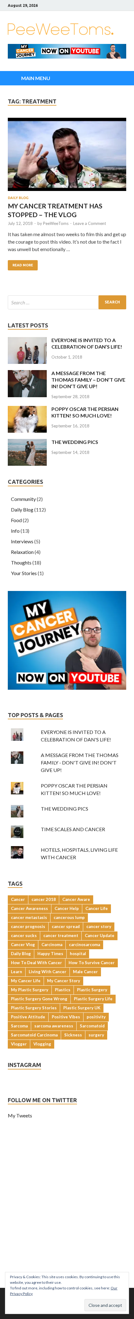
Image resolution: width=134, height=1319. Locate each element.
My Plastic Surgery (29, 989)
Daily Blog (18, 198)
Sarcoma (19, 1025)
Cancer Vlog (23, 944)
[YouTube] (124, 5)
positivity (96, 1016)
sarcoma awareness (53, 1025)
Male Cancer (85, 971)
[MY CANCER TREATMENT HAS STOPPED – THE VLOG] (67, 155)
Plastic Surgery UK (81, 1007)
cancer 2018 (43, 899)
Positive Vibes (66, 1016)
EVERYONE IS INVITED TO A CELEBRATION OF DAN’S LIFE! (86, 343)
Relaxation (22, 552)
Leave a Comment (89, 223)
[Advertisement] (67, 1218)
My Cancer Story (63, 980)
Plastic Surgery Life (93, 998)
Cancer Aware (76, 899)
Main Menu (35, 78)
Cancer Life (96, 908)
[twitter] (109, 5)
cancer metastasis (29, 917)
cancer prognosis (28, 926)
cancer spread (66, 926)
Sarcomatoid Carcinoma (34, 1034)
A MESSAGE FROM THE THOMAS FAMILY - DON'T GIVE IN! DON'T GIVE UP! (79, 762)
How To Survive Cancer (92, 962)
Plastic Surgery (92, 989)
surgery (96, 1034)
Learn (16, 971)
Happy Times (50, 953)
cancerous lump (69, 917)
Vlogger (19, 1043)
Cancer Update (99, 935)
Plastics (62, 989)
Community (23, 499)
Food (16, 520)
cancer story (98, 926)
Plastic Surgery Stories (34, 1007)
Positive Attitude (28, 1016)
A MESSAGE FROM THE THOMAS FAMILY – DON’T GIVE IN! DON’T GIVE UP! (88, 379)
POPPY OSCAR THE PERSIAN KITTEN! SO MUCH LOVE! (84, 412)
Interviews (22, 541)
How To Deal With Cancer (36, 962)
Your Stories (24, 573)
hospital (78, 953)
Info (15, 531)
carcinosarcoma (84, 944)
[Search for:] (67, 302)
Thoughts (21, 562)
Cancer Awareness (29, 908)
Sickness (73, 1034)
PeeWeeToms (56, 223)
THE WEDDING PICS (74, 442)
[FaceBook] (101, 5)
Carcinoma (51, 944)
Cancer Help (67, 908)
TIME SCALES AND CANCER (73, 829)
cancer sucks (24, 935)
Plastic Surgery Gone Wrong (39, 998)
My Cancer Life (26, 980)
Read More (22, 265)
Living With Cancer (47, 971)
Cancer (18, 899)
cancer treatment (60, 935)
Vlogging (42, 1043)
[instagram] (116, 5)
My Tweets (20, 1115)
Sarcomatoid (92, 1025)
